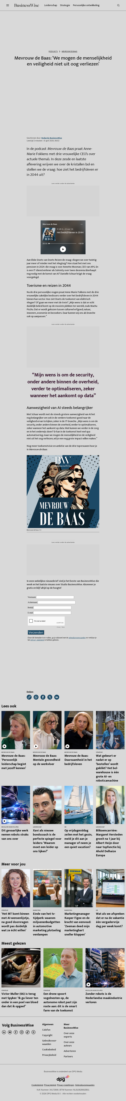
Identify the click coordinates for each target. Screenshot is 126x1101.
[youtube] (10, 1032)
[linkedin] (4, 1032)
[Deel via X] (49, 697)
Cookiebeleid (37, 1085)
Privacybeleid (50, 1085)
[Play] (63, 249)
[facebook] (16, 1032)
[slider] (62, 243)
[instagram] (22, 1032)
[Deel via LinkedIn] (56, 697)
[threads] (33, 1032)
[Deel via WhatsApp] (36, 697)
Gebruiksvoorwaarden (84, 1085)
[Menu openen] (7, 5)
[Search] (118, 5)
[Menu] (82, 224)
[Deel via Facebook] (42, 697)
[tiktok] (28, 1032)
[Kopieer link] (29, 697)
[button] (65, 1085)
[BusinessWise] (26, 5)
